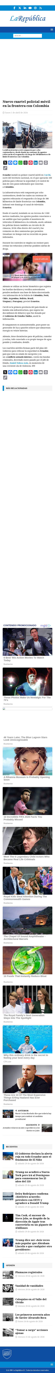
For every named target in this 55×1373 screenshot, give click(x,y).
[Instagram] (35, 8)
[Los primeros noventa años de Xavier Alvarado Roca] (8, 1317)
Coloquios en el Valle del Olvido (30, 1301)
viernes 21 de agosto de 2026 (31, 1337)
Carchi (47, 175)
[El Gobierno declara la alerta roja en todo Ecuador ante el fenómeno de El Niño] (8, 1156)
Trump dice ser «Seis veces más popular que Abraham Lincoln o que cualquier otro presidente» (33, 1244)
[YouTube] (30, 8)
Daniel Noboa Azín (19, 363)
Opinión (10, 1265)
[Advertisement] (27, 67)
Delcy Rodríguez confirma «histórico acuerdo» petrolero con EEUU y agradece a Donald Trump (32, 1198)
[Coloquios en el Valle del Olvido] (8, 1302)
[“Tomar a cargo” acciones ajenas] (8, 1332)
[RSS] (40, 8)
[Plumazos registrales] (8, 1275)
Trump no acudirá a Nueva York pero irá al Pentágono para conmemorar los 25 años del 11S (32, 1176)
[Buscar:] (27, 35)
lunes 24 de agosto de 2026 (30, 1321)
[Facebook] (14, 8)
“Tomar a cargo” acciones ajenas (31, 1331)
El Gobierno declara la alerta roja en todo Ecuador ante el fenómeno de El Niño (33, 1156)
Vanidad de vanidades (29, 1285)
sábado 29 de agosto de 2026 (31, 1163)
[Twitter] (19, 8)
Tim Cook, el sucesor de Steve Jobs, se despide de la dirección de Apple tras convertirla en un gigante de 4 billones (33, 1221)
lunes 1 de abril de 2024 (16, 113)
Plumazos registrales (28, 1272)
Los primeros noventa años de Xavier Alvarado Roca (32, 1316)
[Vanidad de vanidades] (8, 1288)
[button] (51, 29)
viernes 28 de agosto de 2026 (31, 1276)
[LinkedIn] (25, 8)
